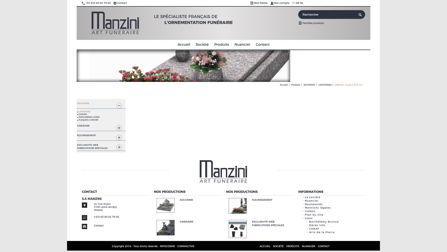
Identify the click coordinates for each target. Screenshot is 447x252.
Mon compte (281, 3)
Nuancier (242, 44)
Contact (122, 3)
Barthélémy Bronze (324, 221)
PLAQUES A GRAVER (88, 120)
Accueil (184, 44)
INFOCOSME (167, 246)
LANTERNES (324, 84)
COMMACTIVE (185, 246)
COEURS (83, 114)
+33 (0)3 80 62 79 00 (98, 3)
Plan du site (314, 214)
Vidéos (310, 211)
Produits (221, 44)
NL (301, 3)
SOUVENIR (309, 84)
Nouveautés (314, 204)
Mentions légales (318, 207)
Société (202, 44)
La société (312, 197)
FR (293, 3)
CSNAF (314, 228)
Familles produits (313, 23)
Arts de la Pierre (322, 232)
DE (297, 3)
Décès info (317, 225)
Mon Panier (260, 3)
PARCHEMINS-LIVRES (89, 117)
